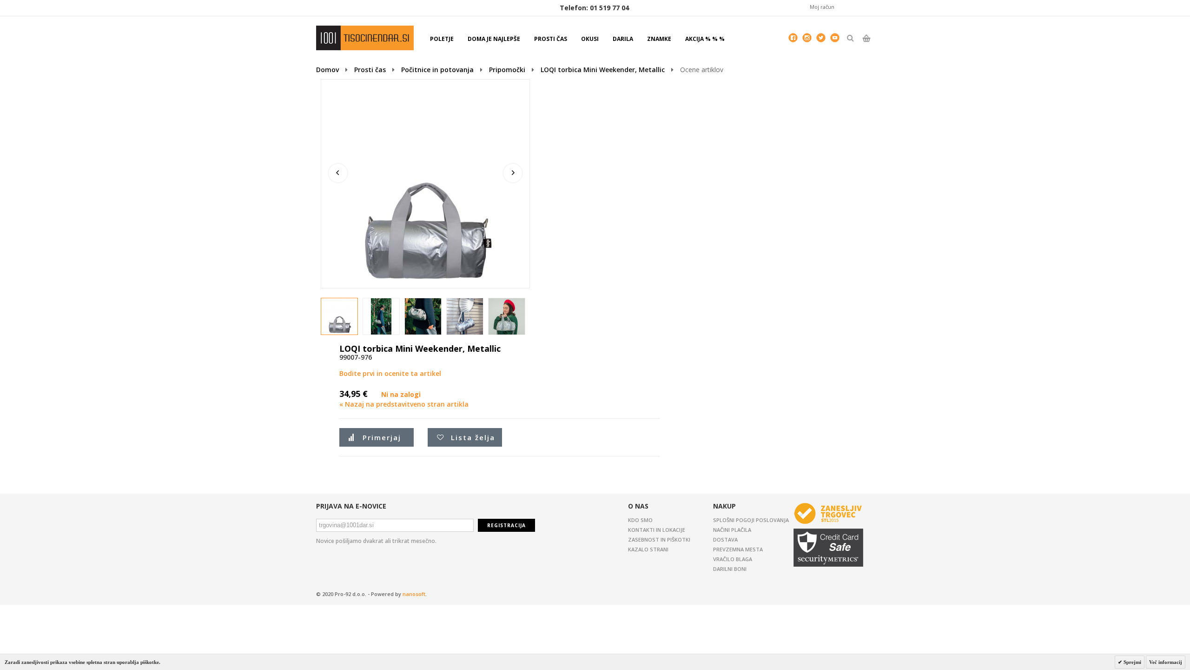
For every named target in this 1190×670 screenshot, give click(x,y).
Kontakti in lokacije (656, 529)
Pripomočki (507, 69)
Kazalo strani (648, 549)
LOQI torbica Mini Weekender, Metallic (603, 69)
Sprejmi (1131, 662)
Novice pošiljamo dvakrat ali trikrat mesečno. (376, 541)
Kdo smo (640, 519)
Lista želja (473, 437)
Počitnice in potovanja (437, 69)
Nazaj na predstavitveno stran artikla (404, 404)
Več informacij (1165, 662)
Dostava (725, 539)
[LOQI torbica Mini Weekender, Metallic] (339, 316)
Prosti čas (370, 69)
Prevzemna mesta (738, 549)
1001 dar (365, 38)
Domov (327, 69)
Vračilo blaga (732, 559)
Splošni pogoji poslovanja (751, 519)
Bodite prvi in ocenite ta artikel (390, 373)
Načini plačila (732, 529)
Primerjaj (382, 437)
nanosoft (414, 593)
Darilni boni (730, 568)
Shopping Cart (866, 46)
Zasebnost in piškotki (659, 539)
